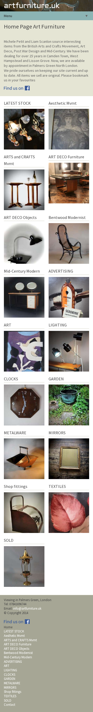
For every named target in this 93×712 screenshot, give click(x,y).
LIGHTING (10, 670)
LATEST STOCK (14, 631)
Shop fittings (12, 691)
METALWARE (12, 683)
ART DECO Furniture (17, 644)
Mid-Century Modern (18, 657)
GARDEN (9, 679)
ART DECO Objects (16, 648)
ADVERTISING (13, 661)
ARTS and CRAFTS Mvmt (20, 640)
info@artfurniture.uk (27, 608)
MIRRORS (10, 687)
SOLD (7, 700)
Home (8, 627)
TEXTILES (10, 696)
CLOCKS (9, 674)
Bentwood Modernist (18, 653)
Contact (9, 704)
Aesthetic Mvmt (14, 635)
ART (6, 666)
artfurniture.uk (31, 6)
